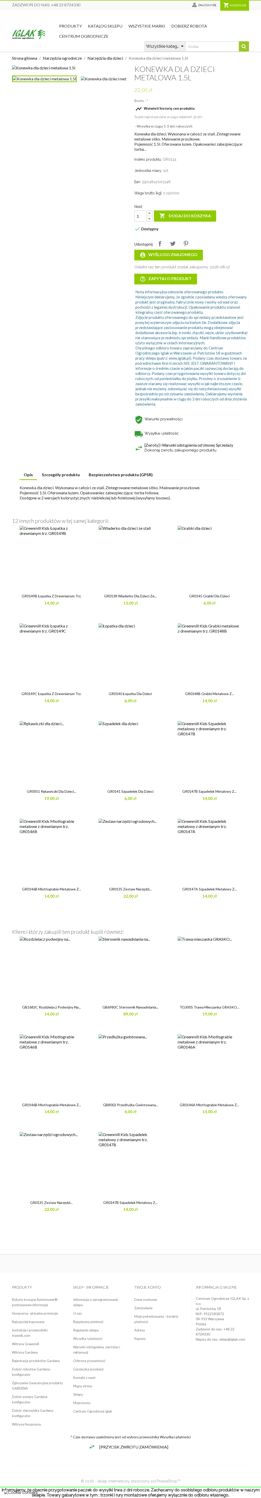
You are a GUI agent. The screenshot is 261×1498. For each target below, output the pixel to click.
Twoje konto (147, 1287)
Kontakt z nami (84, 1378)
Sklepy (78, 1394)
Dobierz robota (189, 25)
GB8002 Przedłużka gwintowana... (130, 1105)
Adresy (139, 1330)
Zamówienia (143, 1308)
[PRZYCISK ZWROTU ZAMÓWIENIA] (133, 1446)
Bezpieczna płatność (88, 1322)
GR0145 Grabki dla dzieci (209, 596)
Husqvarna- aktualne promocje (35, 1313)
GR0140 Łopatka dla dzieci (130, 693)
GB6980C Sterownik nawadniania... (130, 1007)
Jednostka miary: (148, 171)
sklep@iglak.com (232, 1339)
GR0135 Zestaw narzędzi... (130, 889)
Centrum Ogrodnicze (83, 36)
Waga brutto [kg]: (148, 193)
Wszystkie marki (146, 25)
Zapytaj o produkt (166, 279)
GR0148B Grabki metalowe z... (209, 693)
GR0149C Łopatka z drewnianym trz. (51, 693)
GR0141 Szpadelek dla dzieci (130, 791)
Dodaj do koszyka (185, 216)
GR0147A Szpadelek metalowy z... (209, 889)
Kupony (140, 1339)
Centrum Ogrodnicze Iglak (92, 1411)
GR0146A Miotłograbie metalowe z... (209, 1105)
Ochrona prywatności (89, 1361)
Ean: (137, 182)
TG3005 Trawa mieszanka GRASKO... (209, 1007)
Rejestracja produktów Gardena (36, 1361)
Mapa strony (82, 1386)
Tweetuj (173, 243)
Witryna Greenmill (25, 1344)
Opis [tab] (28, 474)
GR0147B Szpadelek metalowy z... (209, 791)
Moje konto (81, 1403)
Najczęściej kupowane (28, 1322)
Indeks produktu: (148, 159)
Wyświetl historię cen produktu (165, 109)
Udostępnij (160, 243)
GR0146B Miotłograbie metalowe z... (51, 889)
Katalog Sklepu (105, 25)
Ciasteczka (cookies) (88, 1369)
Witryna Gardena (25, 1352)
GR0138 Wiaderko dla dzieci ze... (130, 596)
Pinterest (186, 243)
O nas (77, 1313)
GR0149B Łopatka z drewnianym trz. (51, 596)
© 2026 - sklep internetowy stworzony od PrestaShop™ (130, 1481)
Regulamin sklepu (86, 1330)
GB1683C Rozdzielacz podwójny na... (51, 1007)
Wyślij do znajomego (169, 255)
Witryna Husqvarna (26, 1424)
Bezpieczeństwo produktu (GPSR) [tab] (121, 474)
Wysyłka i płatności (87, 1339)
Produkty (70, 25)
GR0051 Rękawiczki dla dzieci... (51, 791)
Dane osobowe (145, 1300)
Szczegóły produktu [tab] (61, 474)
